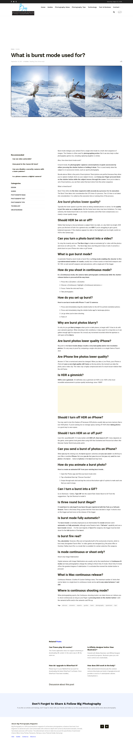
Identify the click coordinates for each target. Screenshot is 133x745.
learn (92, 605)
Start (12, 736)
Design (13, 187)
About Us (33, 736)
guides (86, 605)
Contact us (25, 736)
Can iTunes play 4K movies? (60, 647)
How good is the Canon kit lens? (25, 164)
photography (100, 605)
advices (64, 605)
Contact (116, 7)
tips (115, 605)
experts (79, 605)
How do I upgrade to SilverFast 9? (63, 665)
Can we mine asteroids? (21, 159)
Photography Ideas (62, 7)
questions (109, 605)
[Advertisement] (66, 32)
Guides (50, 7)
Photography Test (18, 198)
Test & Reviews (105, 7)
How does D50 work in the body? (101, 665)
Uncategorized (16, 210)
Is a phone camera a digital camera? (26, 176)
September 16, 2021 (16, 61)
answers (72, 605)
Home (43, 7)
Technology (92, 7)
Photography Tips (79, 7)
